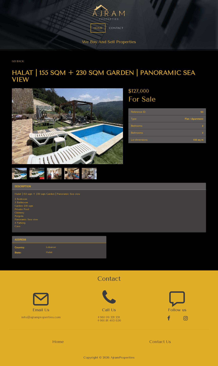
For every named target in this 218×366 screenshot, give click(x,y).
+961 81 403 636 (109, 320)
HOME (98, 28)
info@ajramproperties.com (41, 317)
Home (58, 341)
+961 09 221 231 (108, 317)
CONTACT (116, 28)
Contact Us (160, 341)
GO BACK (18, 61)
